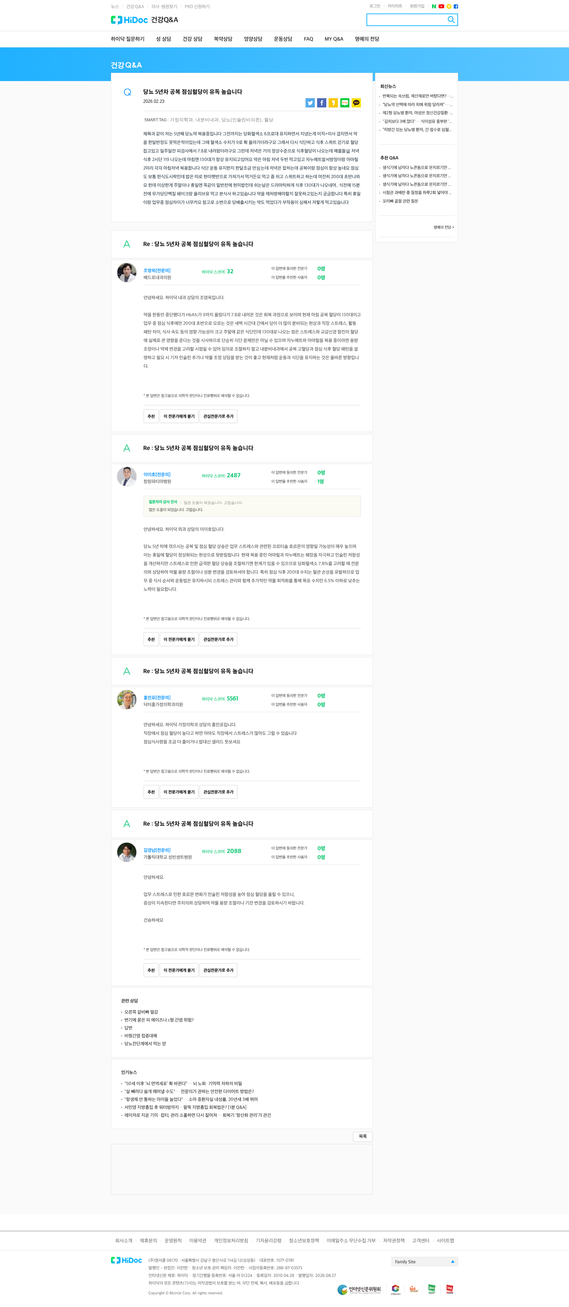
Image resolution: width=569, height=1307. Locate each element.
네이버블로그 (344, 102)
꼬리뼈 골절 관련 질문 (400, 201)
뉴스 (115, 7)
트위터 (310, 102)
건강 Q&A (135, 7)
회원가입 (417, 6)
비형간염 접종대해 (140, 1036)
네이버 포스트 (434, 6)
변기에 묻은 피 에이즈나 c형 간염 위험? (159, 1020)
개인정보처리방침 (231, 1241)
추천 (151, 416)
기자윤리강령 (269, 1241)
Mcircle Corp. (180, 1293)
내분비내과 (207, 119)
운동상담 (283, 39)
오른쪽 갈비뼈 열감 (141, 1012)
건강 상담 (193, 39)
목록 (363, 1136)
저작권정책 (394, 1241)
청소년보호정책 (304, 1241)
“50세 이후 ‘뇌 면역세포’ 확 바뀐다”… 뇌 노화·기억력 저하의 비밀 (183, 1084)
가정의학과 (181, 119)
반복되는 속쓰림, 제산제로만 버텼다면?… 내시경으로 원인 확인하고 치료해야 (418, 96)
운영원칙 (173, 1241)
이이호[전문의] (157, 475)
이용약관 (197, 1241)
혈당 (268, 119)
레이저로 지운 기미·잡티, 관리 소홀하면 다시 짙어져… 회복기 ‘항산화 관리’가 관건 (197, 1115)
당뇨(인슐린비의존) (241, 119)
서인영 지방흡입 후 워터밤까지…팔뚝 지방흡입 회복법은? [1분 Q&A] (185, 1107)
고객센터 (420, 1241)
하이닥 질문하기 (128, 39)
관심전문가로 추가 (218, 416)
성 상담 (163, 39)
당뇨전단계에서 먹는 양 (145, 1044)
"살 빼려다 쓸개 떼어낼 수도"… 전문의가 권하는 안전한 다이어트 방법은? (189, 1091)
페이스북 (456, 6)
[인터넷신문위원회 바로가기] (362, 1292)
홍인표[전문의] (157, 698)
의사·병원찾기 (164, 7)
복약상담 (223, 39)
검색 (451, 19)
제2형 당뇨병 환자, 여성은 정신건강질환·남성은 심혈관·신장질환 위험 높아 (418, 113)
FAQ (308, 39)
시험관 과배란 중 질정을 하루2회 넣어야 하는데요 (418, 192)
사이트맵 (445, 1241)
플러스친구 (449, 6)
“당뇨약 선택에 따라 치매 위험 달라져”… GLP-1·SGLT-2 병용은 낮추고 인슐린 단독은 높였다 (418, 104)
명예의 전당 (367, 39)
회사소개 (123, 1241)
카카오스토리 (333, 102)
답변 (128, 1028)
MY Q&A (334, 39)
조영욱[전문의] (157, 271)
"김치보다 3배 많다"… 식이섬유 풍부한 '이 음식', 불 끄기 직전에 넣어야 (418, 121)
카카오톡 (356, 102)
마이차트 (395, 6)
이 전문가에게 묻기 (179, 416)
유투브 (441, 6)
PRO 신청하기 (197, 7)
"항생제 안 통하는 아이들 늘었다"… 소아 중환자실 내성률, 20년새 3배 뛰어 (191, 1099)
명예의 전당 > (444, 227)
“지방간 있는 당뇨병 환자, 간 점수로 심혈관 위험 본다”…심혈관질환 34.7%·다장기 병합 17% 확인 (418, 129)
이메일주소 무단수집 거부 (351, 1241)
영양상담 (253, 39)
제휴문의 (148, 1241)
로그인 (374, 6)
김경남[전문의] (157, 850)
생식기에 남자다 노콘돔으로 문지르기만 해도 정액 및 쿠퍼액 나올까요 (418, 167)
